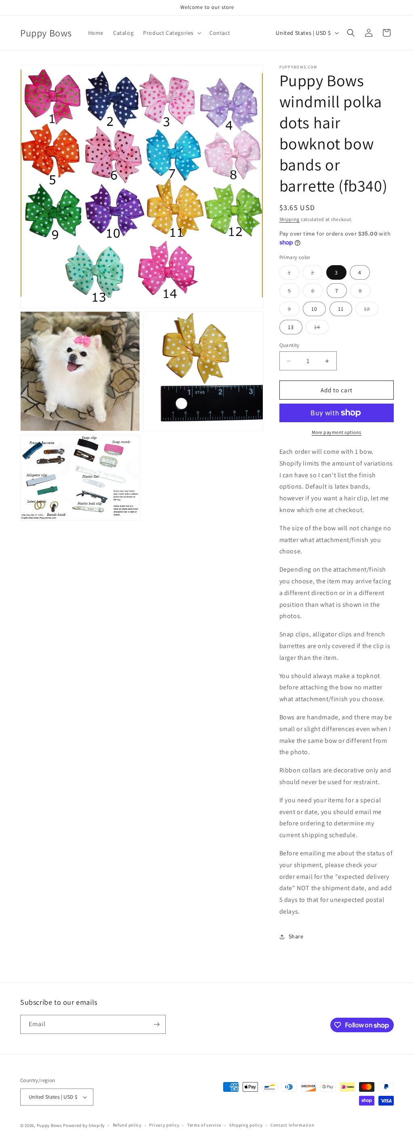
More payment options (336, 432)
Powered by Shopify (84, 1125)
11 (341, 309)
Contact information (292, 1125)
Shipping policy (246, 1125)
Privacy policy (164, 1125)
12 (371, 310)
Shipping (289, 219)
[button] (171, 32)
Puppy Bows (49, 1125)
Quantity (289, 345)
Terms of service (204, 1125)
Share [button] (296, 936)
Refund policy (127, 1125)
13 (291, 327)
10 (314, 309)
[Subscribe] (156, 1024)
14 (321, 328)
